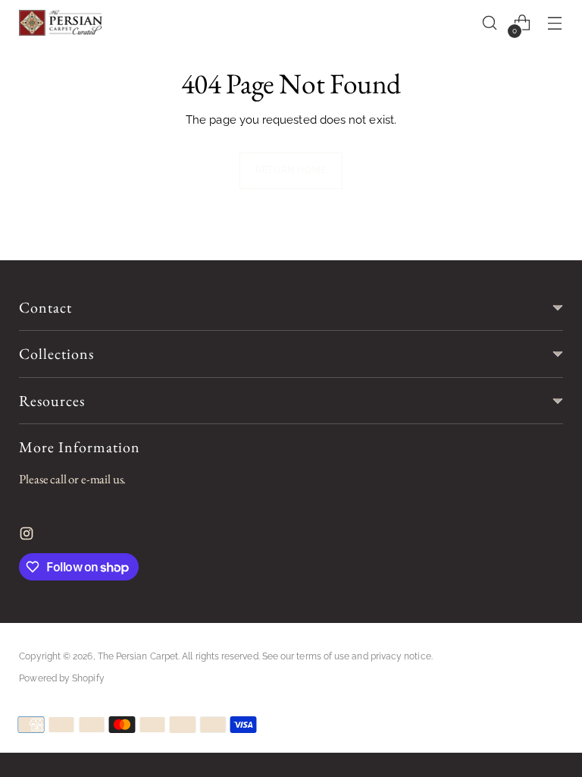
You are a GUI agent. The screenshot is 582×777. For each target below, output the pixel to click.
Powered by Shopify (61, 678)
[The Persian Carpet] (60, 23)
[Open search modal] (489, 23)
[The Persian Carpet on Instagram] (28, 537)
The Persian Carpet (138, 656)
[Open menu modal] (555, 23)
